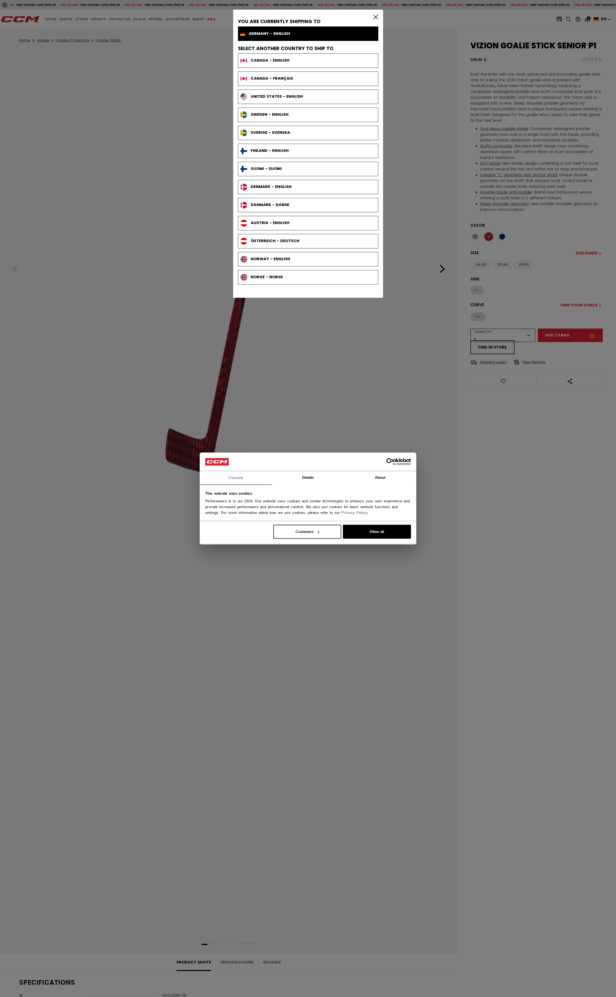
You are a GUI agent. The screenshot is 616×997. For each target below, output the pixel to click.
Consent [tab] (236, 478)
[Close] (374, 17)
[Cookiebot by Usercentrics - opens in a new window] (390, 462)
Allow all (377, 532)
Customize (304, 532)
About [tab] (380, 478)
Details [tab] (308, 478)
